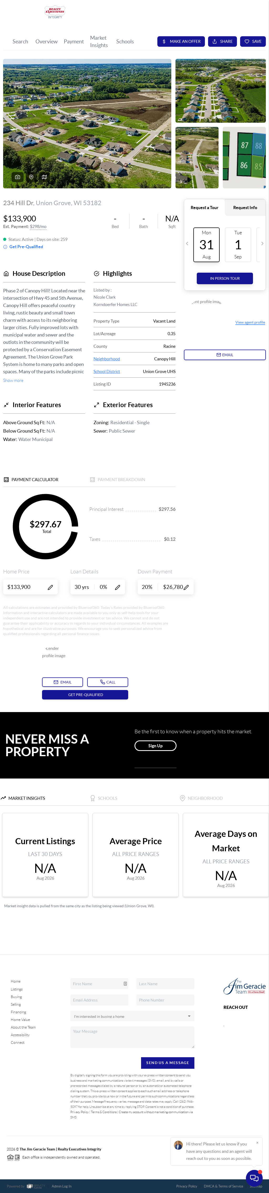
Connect (17, 1042)
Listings (17, 989)
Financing (18, 1012)
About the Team (23, 1027)
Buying (16, 997)
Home (15, 981)
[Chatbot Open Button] (254, 1178)
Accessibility (20, 1035)
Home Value (20, 1020)
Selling (16, 1004)
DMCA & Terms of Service (223, 1186)
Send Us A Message (167, 1063)
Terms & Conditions (104, 1112)
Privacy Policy (79, 1112)
